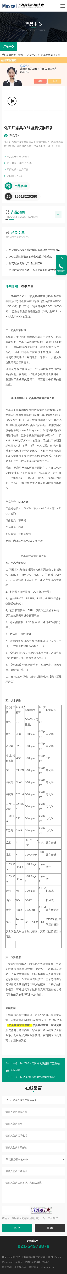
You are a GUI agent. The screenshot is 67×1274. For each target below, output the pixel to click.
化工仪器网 (20, 1267)
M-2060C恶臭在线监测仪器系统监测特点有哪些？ (35, 249)
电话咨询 (61, 271)
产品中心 (8, 46)
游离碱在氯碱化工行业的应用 (25, 263)
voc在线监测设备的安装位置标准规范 (30, 256)
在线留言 (27, 286)
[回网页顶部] (61, 258)
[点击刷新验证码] (41, 1210)
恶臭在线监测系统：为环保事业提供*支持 (32, 270)
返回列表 (15, 1070)
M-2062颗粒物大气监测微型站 (37, 1076)
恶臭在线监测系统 (50, 55)
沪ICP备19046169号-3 (37, 1262)
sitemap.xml (47, 1267)
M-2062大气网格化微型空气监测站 (40, 1063)
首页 (20, 55)
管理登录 (33, 1267)
